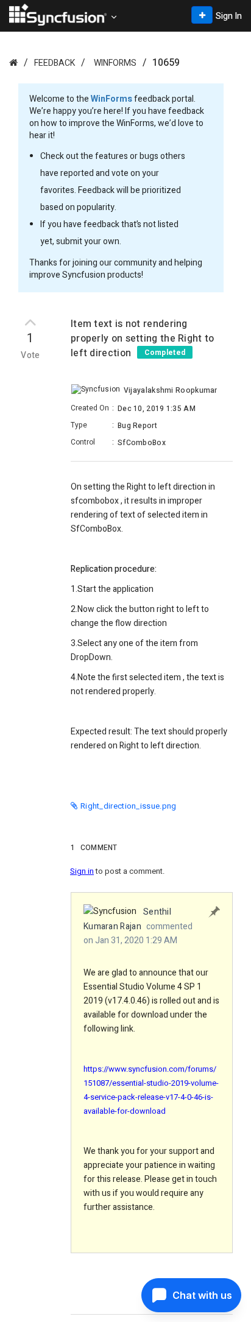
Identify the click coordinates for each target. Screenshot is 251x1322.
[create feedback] (202, 15)
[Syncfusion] (13, 62)
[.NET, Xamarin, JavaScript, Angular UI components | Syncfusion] (58, 15)
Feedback (54, 63)
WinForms (115, 63)
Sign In (229, 16)
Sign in (82, 871)
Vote (30, 356)
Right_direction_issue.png (128, 806)
